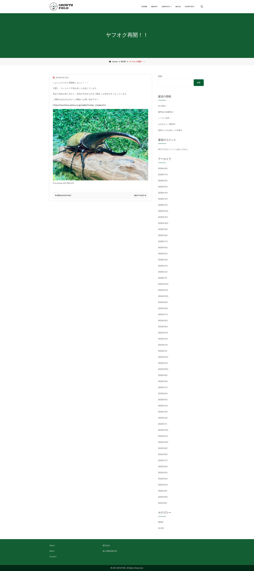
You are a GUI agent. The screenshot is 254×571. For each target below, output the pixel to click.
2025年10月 (163, 223)
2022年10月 (163, 442)
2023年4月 (163, 405)
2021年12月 (163, 484)
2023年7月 (163, 387)
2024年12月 (163, 284)
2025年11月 (163, 217)
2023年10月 (163, 369)
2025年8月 (163, 235)
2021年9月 (162, 503)
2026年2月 (163, 205)
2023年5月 (163, 399)
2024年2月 (163, 345)
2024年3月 (163, 338)
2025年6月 (163, 247)
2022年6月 (163, 466)
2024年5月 (163, 326)
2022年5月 (163, 472)
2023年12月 (163, 357)
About (154, 6)
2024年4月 (163, 332)
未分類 (161, 528)
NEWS (123, 61)
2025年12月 (163, 211)
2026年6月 (163, 180)
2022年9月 (163, 448)
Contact (190, 6)
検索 (160, 76)
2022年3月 (163, 478)
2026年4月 (163, 192)
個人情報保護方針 (110, 551)
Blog (178, 6)
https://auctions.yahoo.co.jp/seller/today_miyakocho (79, 105)
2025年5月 (163, 253)
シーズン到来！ (164, 118)
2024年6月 (163, 320)
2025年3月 (163, 265)
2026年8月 (163, 168)
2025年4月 (163, 259)
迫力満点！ (162, 106)
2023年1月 (162, 424)
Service (166, 6)
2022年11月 (163, 436)
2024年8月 (163, 308)
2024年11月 (163, 290)
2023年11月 (163, 363)
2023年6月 (163, 393)
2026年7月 (163, 174)
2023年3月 (163, 411)
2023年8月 (163, 381)
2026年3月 (163, 199)
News (52, 551)
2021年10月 (163, 497)
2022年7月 (163, 460)
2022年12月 (163, 430)
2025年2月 (163, 272)
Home (144, 6)
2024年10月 (163, 296)
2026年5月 (163, 186)
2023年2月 (163, 418)
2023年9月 (163, 375)
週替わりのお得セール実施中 (170, 130)
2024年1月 (162, 351)
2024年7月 (163, 314)
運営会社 (106, 545)
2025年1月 (162, 278)
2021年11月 (162, 491)
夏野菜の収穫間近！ (166, 112)
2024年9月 (163, 302)
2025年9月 (163, 229)
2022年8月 (163, 454)
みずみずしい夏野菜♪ (167, 124)
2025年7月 (163, 241)
